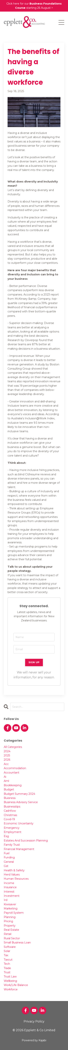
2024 (7, 751)
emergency (11, 828)
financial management (19, 849)
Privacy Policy (34, 1021)
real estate (11, 929)
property (9, 925)
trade (7, 968)
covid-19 (9, 819)
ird (5, 900)
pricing (8, 921)
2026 (7, 759)
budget (9, 789)
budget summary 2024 (19, 794)
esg (6, 836)
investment (11, 896)
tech (7, 963)
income (9, 883)
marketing (10, 908)
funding (9, 857)
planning (9, 917)
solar (7, 951)
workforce (11, 989)
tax (6, 955)
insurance (10, 887)
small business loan (17, 942)
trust (7, 972)
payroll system (14, 912)
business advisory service (21, 802)
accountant (11, 772)
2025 (7, 755)
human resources (16, 878)
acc (6, 764)
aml (6, 781)
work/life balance (16, 985)
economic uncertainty (18, 823)
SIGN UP (34, 662)
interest (9, 891)
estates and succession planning (26, 840)
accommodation (15, 768)
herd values (12, 874)
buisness (9, 798)
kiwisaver (10, 904)
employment (12, 832)
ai (5, 776)
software (10, 947)
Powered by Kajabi (34, 1040)
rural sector (12, 938)
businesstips (12, 806)
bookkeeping (13, 785)
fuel (6, 853)
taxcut (8, 959)
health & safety (14, 870)
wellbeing (10, 981)
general (9, 862)
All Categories (13, 747)
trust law (10, 976)
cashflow (10, 810)
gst (6, 866)
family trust (12, 844)
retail (7, 934)
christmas (10, 815)
